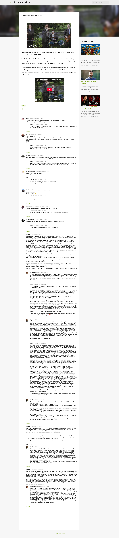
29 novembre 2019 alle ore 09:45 (36, 118)
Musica (23, 105)
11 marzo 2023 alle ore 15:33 (36, 469)
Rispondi (28, 131)
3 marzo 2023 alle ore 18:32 (42, 272)
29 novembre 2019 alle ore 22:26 (43, 190)
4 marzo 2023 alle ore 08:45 (40, 284)
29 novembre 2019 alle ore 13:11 (36, 155)
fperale (28, 155)
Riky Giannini (33, 272)
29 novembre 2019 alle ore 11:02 (35, 134)
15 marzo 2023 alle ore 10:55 (43, 486)
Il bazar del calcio (21, 2)
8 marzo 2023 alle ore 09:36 (40, 343)
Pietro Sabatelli (30, 206)
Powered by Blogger (60, 533)
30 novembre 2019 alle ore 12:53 (41, 206)
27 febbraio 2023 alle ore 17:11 (37, 234)
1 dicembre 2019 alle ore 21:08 (41, 219)
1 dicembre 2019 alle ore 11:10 (41, 145)
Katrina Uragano (30, 219)
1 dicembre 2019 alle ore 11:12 (41, 210)
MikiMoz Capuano (30, 171)
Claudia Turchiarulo (31, 190)
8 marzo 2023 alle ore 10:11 (42, 399)
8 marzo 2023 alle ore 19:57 (36, 426)
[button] (22, 20)
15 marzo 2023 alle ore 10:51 (43, 446)
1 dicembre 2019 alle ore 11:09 (41, 124)
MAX (27, 134)
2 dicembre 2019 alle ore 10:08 (41, 225)
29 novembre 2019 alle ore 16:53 (42, 171)
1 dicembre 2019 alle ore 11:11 (41, 179)
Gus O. (27, 118)
